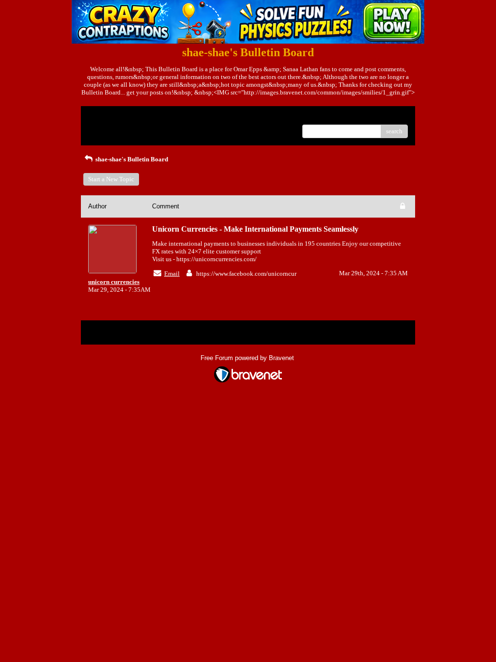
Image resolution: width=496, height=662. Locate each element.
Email (172, 273)
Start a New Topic (111, 179)
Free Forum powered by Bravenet (248, 358)
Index (150, 117)
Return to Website (111, 117)
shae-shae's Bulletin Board (131, 159)
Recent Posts (105, 128)
